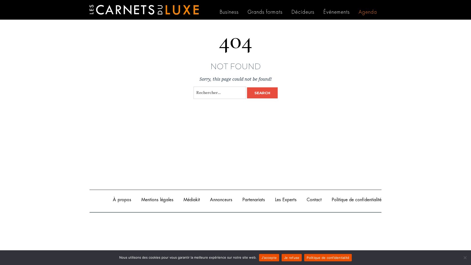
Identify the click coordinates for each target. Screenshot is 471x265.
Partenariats (253, 200)
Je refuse (291, 258)
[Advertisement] (235, 148)
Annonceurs (221, 200)
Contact (314, 200)
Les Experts (286, 200)
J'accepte (269, 258)
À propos (122, 200)
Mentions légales (157, 200)
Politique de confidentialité (356, 200)
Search (262, 93)
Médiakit (191, 200)
